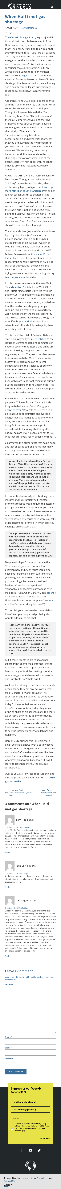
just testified (38, 339)
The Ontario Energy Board (20, 37)
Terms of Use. (10, 1181)
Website (9, 1058)
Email (8, 1048)
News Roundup (28, 27)
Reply (7, 852)
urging (25, 75)
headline (17, 287)
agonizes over (13, 410)
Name (8, 1037)
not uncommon (16, 277)
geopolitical (25, 321)
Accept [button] (8, 1185)
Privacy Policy (42, 1178)
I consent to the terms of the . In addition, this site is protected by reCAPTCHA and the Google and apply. (32, 1128)
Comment (10, 984)
